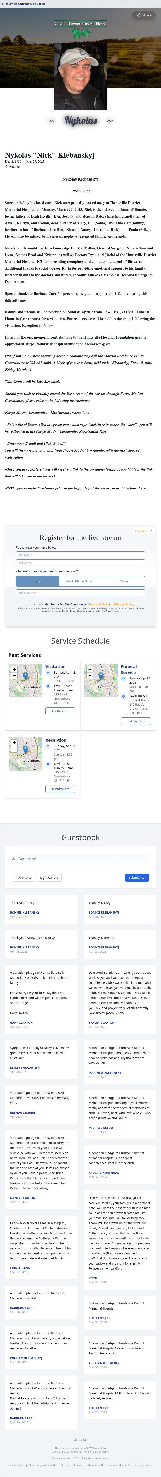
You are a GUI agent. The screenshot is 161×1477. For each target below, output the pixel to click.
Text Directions (60, 711)
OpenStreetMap (85, 1458)
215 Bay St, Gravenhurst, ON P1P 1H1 (63, 698)
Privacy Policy (69, 1451)
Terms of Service (92, 1451)
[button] (25, 676)
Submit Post (137, 878)
